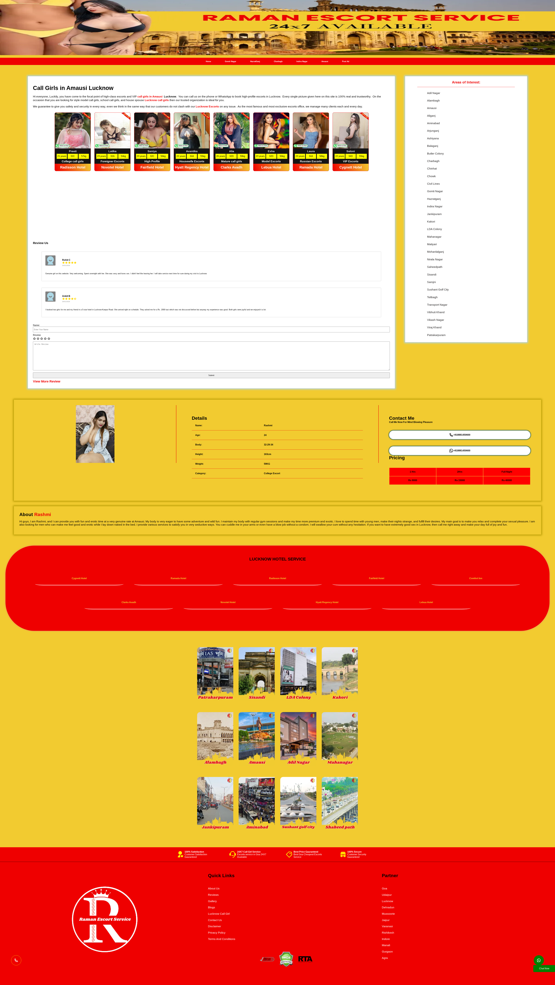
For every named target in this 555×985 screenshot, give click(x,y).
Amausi (324, 61)
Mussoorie (388, 913)
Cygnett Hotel (79, 578)
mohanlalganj (435, 251)
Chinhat (432, 168)
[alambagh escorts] (215, 739)
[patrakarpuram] (215, 674)
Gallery (212, 901)
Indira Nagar (301, 61)
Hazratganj (434, 198)
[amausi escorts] (257, 739)
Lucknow (387, 901)
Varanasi (387, 926)
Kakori (431, 221)
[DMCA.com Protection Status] (286, 966)
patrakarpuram (436, 335)
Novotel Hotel (228, 602)
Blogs (211, 907)
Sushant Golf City (438, 289)
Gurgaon (387, 951)
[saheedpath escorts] (340, 739)
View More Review (46, 381)
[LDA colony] (298, 674)
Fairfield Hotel (376, 578)
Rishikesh (388, 932)
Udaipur (387, 894)
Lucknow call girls (157, 100)
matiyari (432, 244)
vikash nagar (435, 319)
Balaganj (432, 145)
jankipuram (434, 214)
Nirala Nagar (435, 259)
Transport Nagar (437, 304)
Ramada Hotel (178, 578)
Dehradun (388, 907)
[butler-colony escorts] (298, 739)
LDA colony (434, 229)
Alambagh (433, 100)
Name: (36, 325)
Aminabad (433, 123)
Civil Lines (433, 183)
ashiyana (433, 138)
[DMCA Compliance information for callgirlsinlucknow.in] (267, 960)
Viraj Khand (434, 327)
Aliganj (431, 115)
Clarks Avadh (129, 602)
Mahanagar (434, 236)
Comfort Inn (475, 578)
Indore (386, 939)
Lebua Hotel (426, 602)
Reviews (213, 894)
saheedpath (434, 266)
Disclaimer (214, 926)
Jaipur (386, 920)
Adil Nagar (433, 93)
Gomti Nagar (230, 61)
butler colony (435, 153)
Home (208, 61)
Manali (386, 945)
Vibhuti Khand (436, 312)
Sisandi (431, 274)
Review (37, 335)
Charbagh (278, 61)
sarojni (431, 282)
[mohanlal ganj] (257, 674)
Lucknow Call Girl (219, 913)
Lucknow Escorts (207, 106)
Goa (384, 888)
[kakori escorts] (340, 674)
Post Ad (345, 61)
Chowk (431, 176)
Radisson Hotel (277, 578)
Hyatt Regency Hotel (327, 602)
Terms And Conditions (221, 939)
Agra (385, 957)
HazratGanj (255, 61)
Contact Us (215, 920)
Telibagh (432, 297)
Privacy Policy (216, 932)
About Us (214, 888)
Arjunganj (433, 130)
